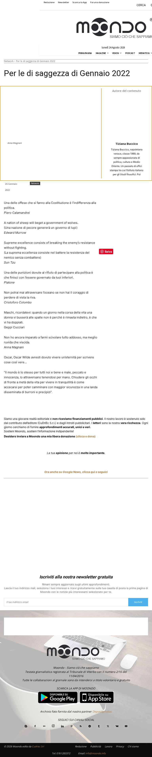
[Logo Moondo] (115, 28)
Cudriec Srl (37, 746)
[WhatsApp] (65, 407)
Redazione (80, 746)
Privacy (120, 746)
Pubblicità (95, 746)
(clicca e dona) (86, 436)
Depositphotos (102, 711)
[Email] (92, 407)
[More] (110, 407)
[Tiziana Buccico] (129, 116)
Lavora (108, 746)
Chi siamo (133, 746)
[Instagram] (53, 726)
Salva (55, 407)
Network (8, 61)
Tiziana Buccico (126, 144)
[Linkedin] (74, 407)
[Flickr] (44, 726)
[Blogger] (26, 726)
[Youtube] (126, 726)
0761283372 (63, 753)
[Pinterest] (71, 726)
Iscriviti (138, 602)
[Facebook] (32, 407)
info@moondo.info (96, 753)
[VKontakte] (117, 726)
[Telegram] (83, 407)
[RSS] (80, 726)
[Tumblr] (101, 407)
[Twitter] (42, 407)
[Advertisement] (76, 527)
